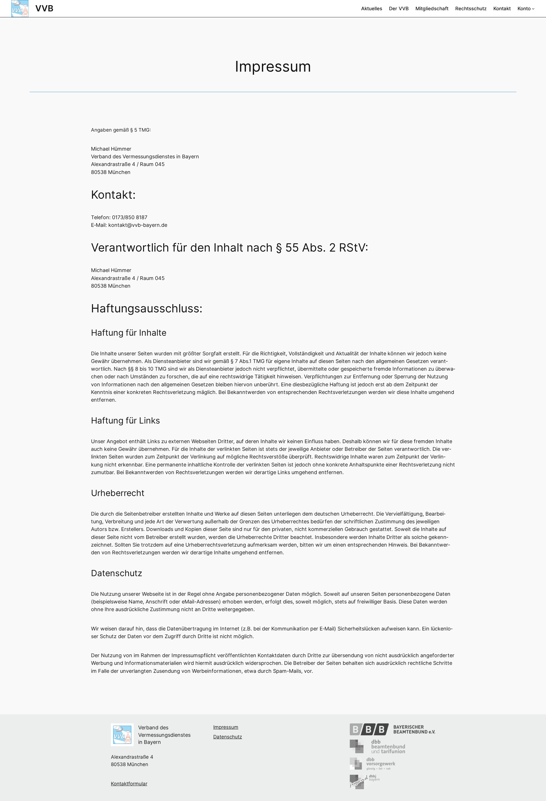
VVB (44, 8)
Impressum (225, 727)
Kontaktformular (129, 784)
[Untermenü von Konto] (533, 8)
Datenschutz (227, 737)
